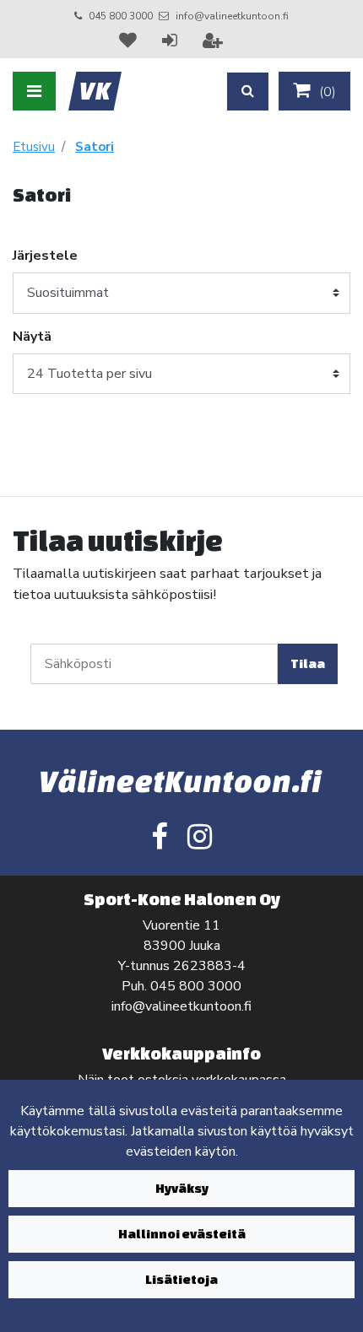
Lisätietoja (181, 1279)
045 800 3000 (121, 16)
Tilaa (307, 663)
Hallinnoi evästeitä (182, 1234)
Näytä (32, 336)
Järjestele (45, 255)
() (326, 92)
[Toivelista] (130, 40)
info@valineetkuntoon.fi (232, 16)
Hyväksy (182, 1188)
